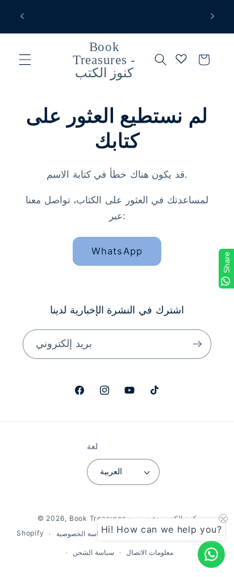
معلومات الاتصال (149, 552)
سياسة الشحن (93, 552)
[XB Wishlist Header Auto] (181, 58)
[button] (25, 59)
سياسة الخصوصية (81, 533)
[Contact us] (211, 554)
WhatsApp (117, 251)
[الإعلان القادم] (212, 16)
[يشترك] (197, 344)
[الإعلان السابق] (22, 16)
